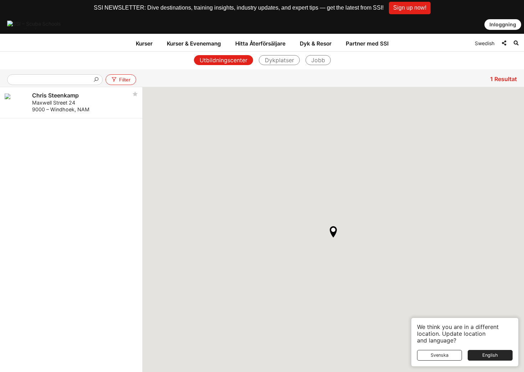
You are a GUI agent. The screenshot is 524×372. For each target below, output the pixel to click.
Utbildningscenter (223, 60)
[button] (410, 8)
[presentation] (52, 80)
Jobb (318, 60)
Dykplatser (279, 60)
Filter (124, 80)
